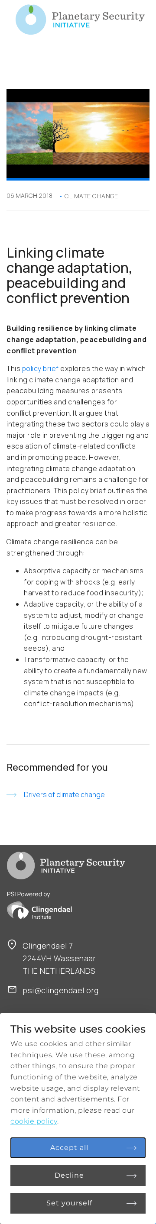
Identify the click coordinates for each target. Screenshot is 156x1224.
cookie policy (33, 1121)
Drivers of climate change (64, 794)
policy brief (40, 368)
